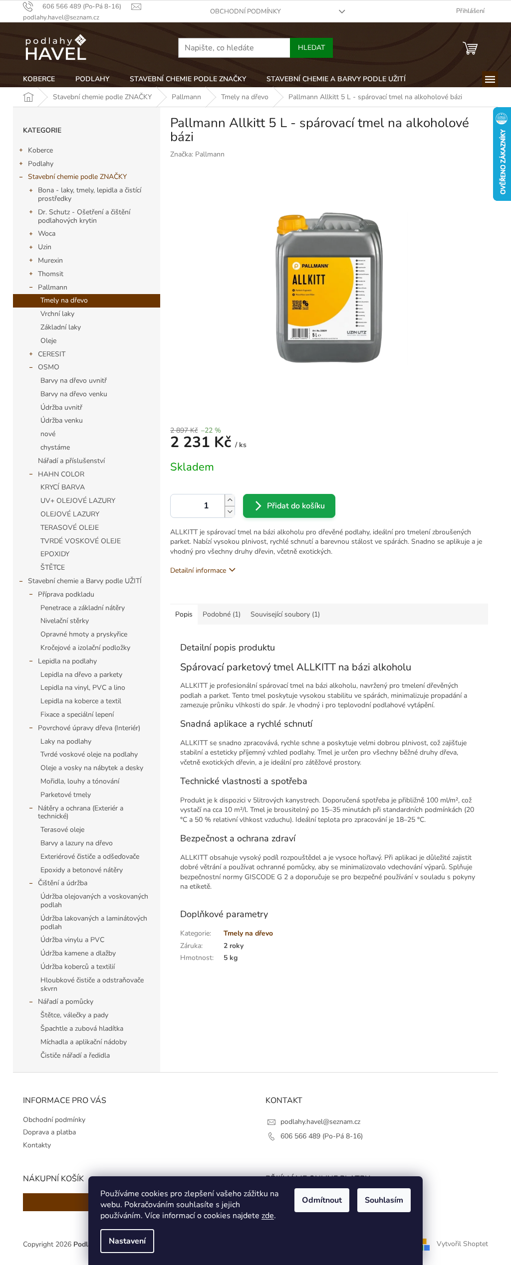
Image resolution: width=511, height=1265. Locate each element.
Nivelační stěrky (64, 621)
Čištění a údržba (62, 883)
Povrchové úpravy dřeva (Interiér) (89, 728)
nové (47, 434)
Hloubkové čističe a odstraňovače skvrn (92, 984)
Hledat (311, 47)
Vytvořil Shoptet (462, 1244)
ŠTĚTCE (52, 567)
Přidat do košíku (296, 505)
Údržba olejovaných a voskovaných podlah (94, 901)
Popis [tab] (184, 614)
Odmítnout (322, 1200)
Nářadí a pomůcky (65, 1001)
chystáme (55, 447)
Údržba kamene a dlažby (78, 953)
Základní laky (60, 327)
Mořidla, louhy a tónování (79, 781)
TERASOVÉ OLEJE (69, 527)
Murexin (50, 260)
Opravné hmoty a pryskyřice (83, 634)
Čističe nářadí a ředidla (75, 1055)
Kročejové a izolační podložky (85, 647)
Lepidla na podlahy (67, 661)
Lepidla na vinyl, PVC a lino (82, 687)
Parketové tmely (65, 794)
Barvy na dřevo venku (73, 394)
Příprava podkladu (66, 594)
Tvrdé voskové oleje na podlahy (89, 754)
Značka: (197, 154)
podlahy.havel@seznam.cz (320, 1121)
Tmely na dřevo (64, 300)
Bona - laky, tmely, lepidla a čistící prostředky (89, 194)
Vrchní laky (57, 313)
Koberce (40, 150)
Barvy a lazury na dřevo (76, 843)
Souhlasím (384, 1200)
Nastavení (127, 1241)
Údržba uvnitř (61, 407)
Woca (46, 233)
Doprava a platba (49, 1132)
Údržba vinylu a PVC (72, 940)
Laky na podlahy (65, 741)
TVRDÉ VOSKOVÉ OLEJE (80, 541)
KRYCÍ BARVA (62, 487)
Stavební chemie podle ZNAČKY (77, 176)
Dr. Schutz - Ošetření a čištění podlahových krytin (84, 216)
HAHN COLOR (61, 474)
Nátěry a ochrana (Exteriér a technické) (80, 812)
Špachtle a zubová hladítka (81, 1028)
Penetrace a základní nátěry (82, 608)
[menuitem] (39, 79)
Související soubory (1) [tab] (285, 614)
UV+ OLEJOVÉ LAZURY (77, 500)
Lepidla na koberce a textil (80, 701)
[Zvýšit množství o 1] (230, 500)
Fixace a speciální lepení (77, 714)
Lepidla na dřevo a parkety (81, 674)
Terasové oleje (62, 829)
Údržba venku (61, 420)
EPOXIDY (54, 554)
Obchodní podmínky (245, 11)
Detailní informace (198, 570)
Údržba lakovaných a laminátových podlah (93, 923)
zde (267, 1215)
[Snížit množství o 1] (230, 511)
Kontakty (37, 1145)
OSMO (48, 367)
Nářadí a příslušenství (71, 461)
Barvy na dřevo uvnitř (73, 380)
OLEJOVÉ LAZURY (69, 514)
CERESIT (51, 354)
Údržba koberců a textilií (77, 966)
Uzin (44, 247)
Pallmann (52, 287)
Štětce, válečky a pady (74, 1015)
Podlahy (40, 163)
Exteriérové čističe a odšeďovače (89, 856)
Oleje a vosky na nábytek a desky (91, 768)
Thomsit (50, 274)
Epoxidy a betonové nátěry (81, 870)
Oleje (48, 340)
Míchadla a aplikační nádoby (83, 1042)
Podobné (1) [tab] (222, 614)
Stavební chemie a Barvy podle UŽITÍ (85, 581)
